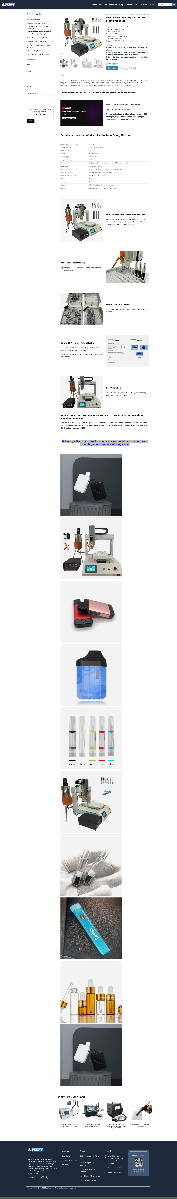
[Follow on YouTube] (46, 1177)
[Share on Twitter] (124, 68)
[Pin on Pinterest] (131, 68)
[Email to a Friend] (128, 68)
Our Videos (65, 1165)
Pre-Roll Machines (33, 20)
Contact (129, 5)
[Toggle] (52, 20)
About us (103, 5)
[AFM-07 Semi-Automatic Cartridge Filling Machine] (93, 1111)
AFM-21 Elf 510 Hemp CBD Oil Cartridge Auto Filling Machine (69, 1125)
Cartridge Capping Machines (36, 41)
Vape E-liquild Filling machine (90, 1176)
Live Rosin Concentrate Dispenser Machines (38, 46)
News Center (66, 1156)
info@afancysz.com (115, 1172)
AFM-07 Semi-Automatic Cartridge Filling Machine (92, 1125)
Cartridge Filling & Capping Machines (39, 34)
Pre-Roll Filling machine (88, 1180)
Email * (29, 72)
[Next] (100, 35)
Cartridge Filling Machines (36, 23)
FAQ (136, 5)
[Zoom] (61, 55)
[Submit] (174, 4)
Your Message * (32, 93)
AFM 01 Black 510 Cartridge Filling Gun (140, 1125)
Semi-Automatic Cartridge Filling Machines (38, 27)
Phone (29, 79)
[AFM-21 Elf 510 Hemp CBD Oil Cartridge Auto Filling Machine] (69, 1111)
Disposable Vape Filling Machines (38, 38)
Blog (121, 5)
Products (113, 5)
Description (61, 76)
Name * (29, 64)
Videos (144, 5)
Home (94, 5)
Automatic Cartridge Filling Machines (39, 31)
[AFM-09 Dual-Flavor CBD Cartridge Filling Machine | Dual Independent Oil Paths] (117, 1111)
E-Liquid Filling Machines (35, 51)
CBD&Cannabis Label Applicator (38, 54)
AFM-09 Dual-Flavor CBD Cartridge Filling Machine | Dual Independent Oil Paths (116, 1126)
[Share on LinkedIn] (134, 68)
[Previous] (62, 35)
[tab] (61, 76)
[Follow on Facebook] (42, 1177)
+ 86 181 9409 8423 (115, 1167)
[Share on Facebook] (121, 68)
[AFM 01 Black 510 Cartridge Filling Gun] (141, 1111)
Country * (30, 86)
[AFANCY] (8, 4)
